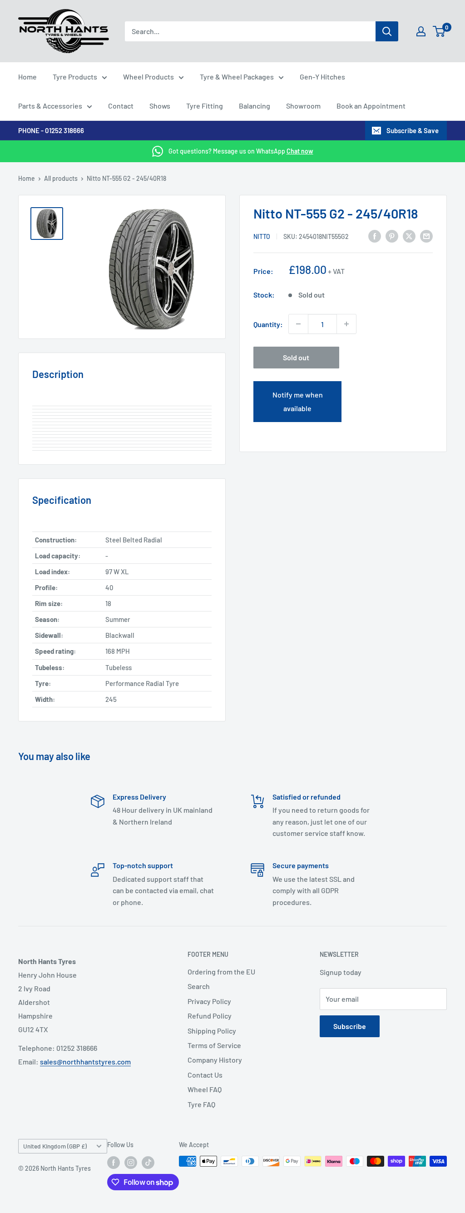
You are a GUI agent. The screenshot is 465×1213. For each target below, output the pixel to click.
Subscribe (349, 1026)
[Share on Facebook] (374, 236)
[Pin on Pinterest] (392, 236)
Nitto (261, 236)
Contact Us (205, 1074)
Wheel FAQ (205, 1089)
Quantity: (268, 324)
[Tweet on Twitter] (409, 236)
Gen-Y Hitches (322, 76)
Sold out (296, 357)
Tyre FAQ (201, 1104)
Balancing (254, 105)
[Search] (387, 31)
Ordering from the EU (221, 971)
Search (199, 986)
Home (27, 76)
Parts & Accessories (50, 105)
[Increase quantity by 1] (346, 323)
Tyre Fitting (204, 105)
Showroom (303, 105)
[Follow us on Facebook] (113, 1162)
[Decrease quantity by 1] (298, 323)
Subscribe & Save (412, 130)
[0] (439, 31)
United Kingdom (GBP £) (55, 1146)
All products (61, 178)
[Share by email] (426, 236)
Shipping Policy (212, 1030)
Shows (159, 105)
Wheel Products (148, 76)
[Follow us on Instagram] (130, 1162)
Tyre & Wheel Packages (237, 76)
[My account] (420, 31)
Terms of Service (214, 1045)
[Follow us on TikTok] (148, 1162)
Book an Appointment (371, 105)
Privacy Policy (209, 1001)
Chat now (300, 151)
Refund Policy (210, 1015)
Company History (215, 1059)
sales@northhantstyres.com (85, 1061)
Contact (121, 105)
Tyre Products (75, 76)
